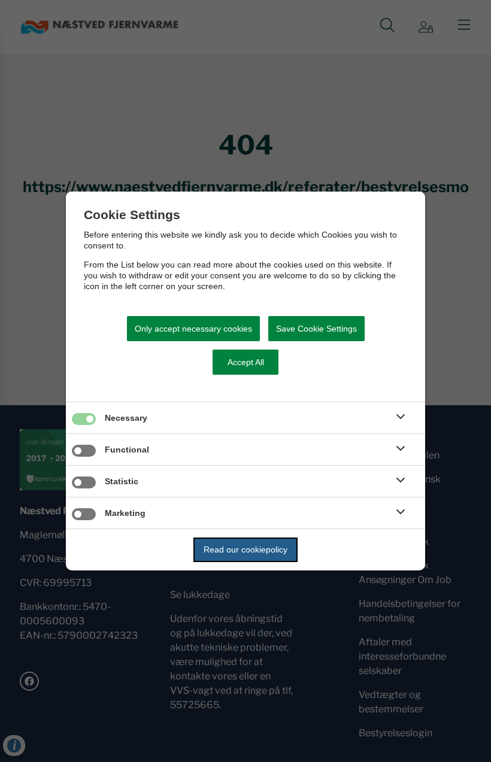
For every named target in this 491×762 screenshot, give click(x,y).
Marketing (125, 513)
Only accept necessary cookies (193, 328)
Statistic (121, 481)
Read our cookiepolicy (245, 549)
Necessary (126, 418)
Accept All (246, 362)
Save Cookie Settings (316, 328)
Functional (127, 449)
